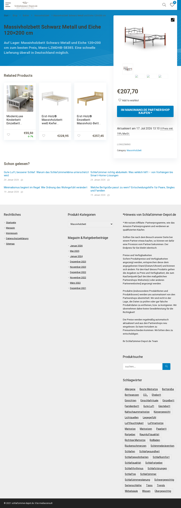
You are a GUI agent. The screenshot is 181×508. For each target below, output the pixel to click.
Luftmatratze (156, 423)
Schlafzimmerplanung (137, 479)
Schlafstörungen (157, 468)
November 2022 (78, 277)
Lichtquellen (132, 417)
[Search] (164, 5)
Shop (15, 15)
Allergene (130, 389)
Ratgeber (130, 434)
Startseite (11, 222)
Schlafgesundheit (149, 451)
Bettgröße (168, 389)
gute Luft (148, 406)
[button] (172, 20)
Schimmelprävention (162, 445)
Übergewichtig (163, 491)
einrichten (130, 400)
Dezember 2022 (78, 272)
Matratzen (146, 428)
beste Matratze (149, 389)
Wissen (146, 491)
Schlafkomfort (161, 457)
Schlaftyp (130, 474)
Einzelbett (168, 400)
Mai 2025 (74, 251)
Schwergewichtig (164, 479)
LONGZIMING (124, 144)
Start (6, 15)
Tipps (149, 485)
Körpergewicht (162, 411)
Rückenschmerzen (135, 445)
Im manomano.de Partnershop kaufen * (145, 111)
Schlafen (130, 451)
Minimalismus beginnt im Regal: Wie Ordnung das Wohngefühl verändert (45, 187)
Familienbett (132, 406)
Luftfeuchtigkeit (134, 423)
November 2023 (78, 267)
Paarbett (161, 428)
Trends (161, 485)
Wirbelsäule (131, 491)
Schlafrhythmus (134, 468)
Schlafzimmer (148, 474)
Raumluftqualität (149, 434)
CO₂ (145, 394)
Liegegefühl (149, 417)
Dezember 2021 (78, 288)
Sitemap (10, 243)
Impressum (11, 233)
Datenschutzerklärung (17, 238)
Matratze (130, 428)
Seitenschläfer (133, 485)
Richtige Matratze (135, 440)
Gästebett (164, 406)
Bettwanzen (132, 394)
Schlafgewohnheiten (136, 457)
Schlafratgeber (154, 462)
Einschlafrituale (149, 400)
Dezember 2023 (78, 261)
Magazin (10, 228)
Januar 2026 (76, 245)
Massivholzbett (41, 15)
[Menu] (8, 5)
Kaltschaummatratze (137, 411)
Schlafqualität (133, 462)
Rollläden (155, 440)
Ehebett (156, 394)
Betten (26, 15)
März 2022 (75, 282)
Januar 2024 (76, 256)
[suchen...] (166, 366)
